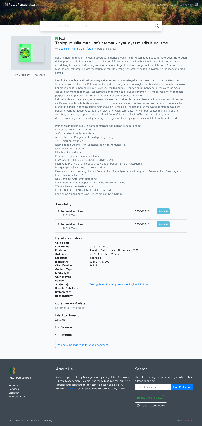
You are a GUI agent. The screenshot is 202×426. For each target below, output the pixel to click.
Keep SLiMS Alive (151, 398)
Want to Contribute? (153, 405)
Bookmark (24, 74)
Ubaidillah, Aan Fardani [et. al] (77, 48)
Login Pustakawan (181, 4)
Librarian (14, 392)
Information (15, 385)
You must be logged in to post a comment (82, 344)
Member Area (160, 4)
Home (145, 4)
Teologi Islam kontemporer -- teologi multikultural (119, 284)
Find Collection (182, 387)
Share (41, 74)
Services (14, 388)
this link (69, 388)
